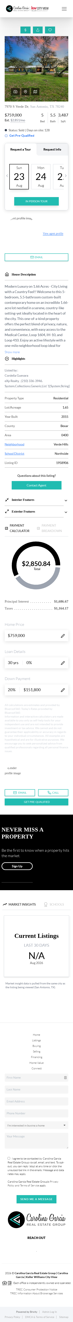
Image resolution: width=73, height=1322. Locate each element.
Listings (36, 1040)
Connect (37, 1068)
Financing (36, 1057)
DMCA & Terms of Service (39, 1317)
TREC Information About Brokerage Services (36, 1293)
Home (36, 1034)
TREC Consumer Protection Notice (36, 1289)
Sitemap (63, 1317)
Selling (36, 1051)
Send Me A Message (36, 1199)
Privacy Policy (12, 1317)
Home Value (36, 1062)
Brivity (33, 1311)
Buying (37, 1045)
